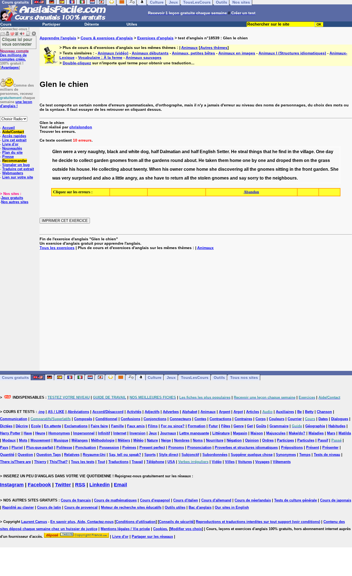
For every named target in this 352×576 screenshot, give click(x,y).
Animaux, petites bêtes (193, 53)
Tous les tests (82, 462)
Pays (4, 447)
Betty (309, 412)
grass (324, 160)
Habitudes (336, 426)
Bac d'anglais (200, 507)
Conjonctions (155, 419)
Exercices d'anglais (155, 38)
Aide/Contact (13, 132)
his (72, 169)
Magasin (240, 433)
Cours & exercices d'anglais (107, 38)
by (254, 160)
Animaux (189, 47)
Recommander (14, 161)
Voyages (262, 462)
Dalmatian (170, 151)
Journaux (168, 433)
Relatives (71, 455)
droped (283, 160)
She (334, 169)
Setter (223, 151)
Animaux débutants (150, 53)
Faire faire (99, 426)
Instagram (12, 484)
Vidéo (217, 462)
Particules (305, 440)
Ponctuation (85, 447)
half (155, 151)
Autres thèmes (213, 47)
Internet (119, 433)
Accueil (8, 128)
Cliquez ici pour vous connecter (17, 41)
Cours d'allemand (216, 500)
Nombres (181, 440)
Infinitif (104, 433)
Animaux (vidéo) (113, 53)
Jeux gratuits (12, 198)
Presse (8, 157)
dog (145, 151)
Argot (238, 412)
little (120, 178)
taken (211, 160)
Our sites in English (232, 507)
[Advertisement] (196, 310)
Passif (323, 440)
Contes (200, 419)
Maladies (316, 433)
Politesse (64, 447)
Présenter (330, 447)
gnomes (118, 160)
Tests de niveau (327, 455)
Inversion (137, 433)
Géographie (315, 426)
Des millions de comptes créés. (14, 55)
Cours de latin (49, 507)
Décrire (22, 426)
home (235, 160)
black (112, 151)
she (213, 169)
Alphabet (189, 412)
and (123, 151)
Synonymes (286, 455)
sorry (253, 178)
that (267, 151)
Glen (57, 151)
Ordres (268, 440)
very (82, 151)
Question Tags (48, 455)
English (208, 151)
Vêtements (282, 462)
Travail (137, 462)
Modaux (9, 440)
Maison (257, 433)
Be (299, 412)
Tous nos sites (244, 377)
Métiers (124, 440)
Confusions (130, 419)
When (155, 169)
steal (243, 151)
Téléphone (155, 462)
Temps (304, 455)
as (141, 178)
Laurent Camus (34, 522)
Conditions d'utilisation (136, 522)
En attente (52, 426)
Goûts (261, 426)
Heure (40, 433)
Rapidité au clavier (18, 507)
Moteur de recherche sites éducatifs (131, 507)
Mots (23, 440)
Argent (224, 412)
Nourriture (214, 440)
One (320, 151)
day (329, 151)
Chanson (324, 412)
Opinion (252, 440)
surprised (82, 178)
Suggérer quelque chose (252, 455)
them (223, 160)
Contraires (243, 419)
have (159, 178)
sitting (282, 169)
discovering (230, 169)
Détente (91, 24)
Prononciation (199, 447)
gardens (160, 160)
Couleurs (276, 419)
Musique (61, 440)
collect (86, 160)
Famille (117, 426)
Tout (101, 462)
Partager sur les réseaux (152, 536)
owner (176, 169)
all (141, 160)
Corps (260, 419)
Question (25, 455)
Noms (198, 440)
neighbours (285, 178)
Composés (83, 419)
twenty (140, 169)
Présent (312, 447)
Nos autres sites (14, 202)
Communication (13, 419)
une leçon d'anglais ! (16, 104)
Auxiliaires (285, 412)
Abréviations (78, 412)
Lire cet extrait (14, 140)
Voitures (245, 462)
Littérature (221, 433)
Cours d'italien (185, 500)
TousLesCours (194, 377)
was (56, 178)
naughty (96, 151)
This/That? (59, 462)
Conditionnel (106, 419)
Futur (213, 426)
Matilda (345, 433)
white (133, 151)
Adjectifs (152, 412)
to (76, 160)
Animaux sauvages (143, 57)
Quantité (7, 455)
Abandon (251, 192)
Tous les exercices (57, 248)
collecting (109, 169)
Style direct (168, 455)
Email (120, 484)
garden (101, 160)
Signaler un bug (16, 165)
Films (153, 426)
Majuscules (275, 433)
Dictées (6, 426)
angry (131, 178)
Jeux (171, 377)
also (106, 178)
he (274, 151)
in (290, 151)
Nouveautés (12, 148)
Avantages (10, 67)
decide (66, 160)
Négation (234, 440)
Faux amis (136, 426)
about (190, 160)
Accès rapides (14, 136)
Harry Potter (10, 433)
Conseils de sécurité (176, 522)
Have (28, 433)
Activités (134, 412)
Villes (230, 462)
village (307, 151)
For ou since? (173, 426)
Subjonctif (190, 455)
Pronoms (176, 447)
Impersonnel (84, 433)
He (234, 151)
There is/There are (15, 462)
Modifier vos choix (186, 529)
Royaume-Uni (94, 455)
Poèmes (129, 447)
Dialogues (339, 419)
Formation (196, 426)
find (283, 151)
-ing (41, 412)
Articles (252, 412)
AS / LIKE (56, 412)
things (255, 151)
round (176, 160)
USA (171, 462)
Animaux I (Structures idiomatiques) (292, 53)
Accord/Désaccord (107, 412)
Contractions (220, 419)
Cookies (160, 529)
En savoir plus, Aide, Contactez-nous (82, 522)
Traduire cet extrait (18, 169)
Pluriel (17, 447)
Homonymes (59, 433)
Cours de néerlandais (253, 500)
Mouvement (40, 440)
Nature (152, 440)
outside (60, 169)
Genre (238, 426)
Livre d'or (10, 144)
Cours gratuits (15, 377)
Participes (285, 440)
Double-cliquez (77, 63)
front (307, 169)
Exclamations (75, 426)
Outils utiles (175, 507)
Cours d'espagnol (155, 500)
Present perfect (152, 447)
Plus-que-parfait (39, 447)
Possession (109, 447)
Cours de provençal (81, 507)
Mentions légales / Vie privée (125, 529)
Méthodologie (102, 440)
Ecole (36, 426)
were (68, 151)
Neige (166, 440)
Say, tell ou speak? (125, 455)
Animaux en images (236, 53)
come (189, 169)
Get (250, 426)
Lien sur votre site (17, 177)
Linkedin (99, 484)
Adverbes (171, 412)
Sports (150, 455)
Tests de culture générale (295, 500)
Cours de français (76, 500)
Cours (6, 24)
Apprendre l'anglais (58, 38)
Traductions (118, 462)
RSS (80, 484)
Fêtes (225, 426)
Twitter (63, 484)
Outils (219, 377)
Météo (138, 440)
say (242, 178)
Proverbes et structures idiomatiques (246, 447)
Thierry (40, 462)
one (247, 160)
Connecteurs (180, 419)
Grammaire (279, 426)
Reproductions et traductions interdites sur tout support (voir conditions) (258, 522)
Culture (154, 377)
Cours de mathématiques (115, 500)
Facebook (39, 484)
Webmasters (12, 173)
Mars (331, 433)
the (296, 151)
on (306, 160)
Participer (51, 24)
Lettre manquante (194, 433)
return (176, 178)
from (133, 160)
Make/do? (297, 433)
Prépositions (292, 447)
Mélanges (80, 440)
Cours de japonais (335, 500)
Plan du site (12, 152)
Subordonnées (214, 455)
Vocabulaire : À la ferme (100, 57)
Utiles (132, 24)
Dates (323, 419)
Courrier (295, 419)
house (83, 169)
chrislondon (80, 127)
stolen (204, 178)
